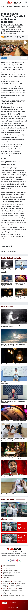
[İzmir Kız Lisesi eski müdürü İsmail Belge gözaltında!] (7, 278)
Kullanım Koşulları (21, 583)
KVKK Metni (5, 585)
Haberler (3, 11)
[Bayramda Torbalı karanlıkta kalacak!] (7, 292)
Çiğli (10, 588)
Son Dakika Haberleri (8, 575)
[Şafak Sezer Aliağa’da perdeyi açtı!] (21, 292)
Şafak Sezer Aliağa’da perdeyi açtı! (20, 298)
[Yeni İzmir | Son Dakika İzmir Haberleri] (14, 2)
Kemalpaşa (12, 592)
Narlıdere (20, 593)
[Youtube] (17, 560)
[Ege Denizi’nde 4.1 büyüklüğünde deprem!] (21, 278)
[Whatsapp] (19, 560)
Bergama (11, 586)
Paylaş (4, 57)
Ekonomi (10, 6)
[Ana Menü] (1, 2)
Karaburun (21, 590)
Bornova (18, 586)
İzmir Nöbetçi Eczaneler (9, 565)
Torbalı (18, 595)
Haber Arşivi (6, 577)
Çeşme (4, 588)
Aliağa (12, 585)
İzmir (23, 6)
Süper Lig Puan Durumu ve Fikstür (11, 572)
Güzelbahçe (6, 590)
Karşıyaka (5, 592)
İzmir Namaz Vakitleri (8, 568)
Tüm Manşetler (7, 573)
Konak (19, 592)
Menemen (13, 593)
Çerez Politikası (6, 581)
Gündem (17, 6)
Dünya (3, 6)
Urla (23, 595)
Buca (24, 586)
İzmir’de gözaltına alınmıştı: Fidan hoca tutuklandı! (20, 270)
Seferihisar (5, 595)
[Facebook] (8, 560)
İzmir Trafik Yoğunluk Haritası (10, 570)
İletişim (12, 583)
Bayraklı (4, 586)
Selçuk (12, 595)
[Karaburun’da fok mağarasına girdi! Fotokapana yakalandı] (7, 264)
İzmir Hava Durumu (7, 567)
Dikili (14, 588)
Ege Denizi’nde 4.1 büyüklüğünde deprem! (20, 284)
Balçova (18, 585)
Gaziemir (20, 588)
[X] (11, 560)
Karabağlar (14, 590)
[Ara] (26, 2)
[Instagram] (14, 560)
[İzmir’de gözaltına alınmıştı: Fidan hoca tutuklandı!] (21, 264)
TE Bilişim (18, 607)
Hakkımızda (5, 583)
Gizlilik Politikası (17, 581)
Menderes (5, 593)
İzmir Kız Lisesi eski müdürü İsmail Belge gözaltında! (6, 284)
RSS (5, 602)
